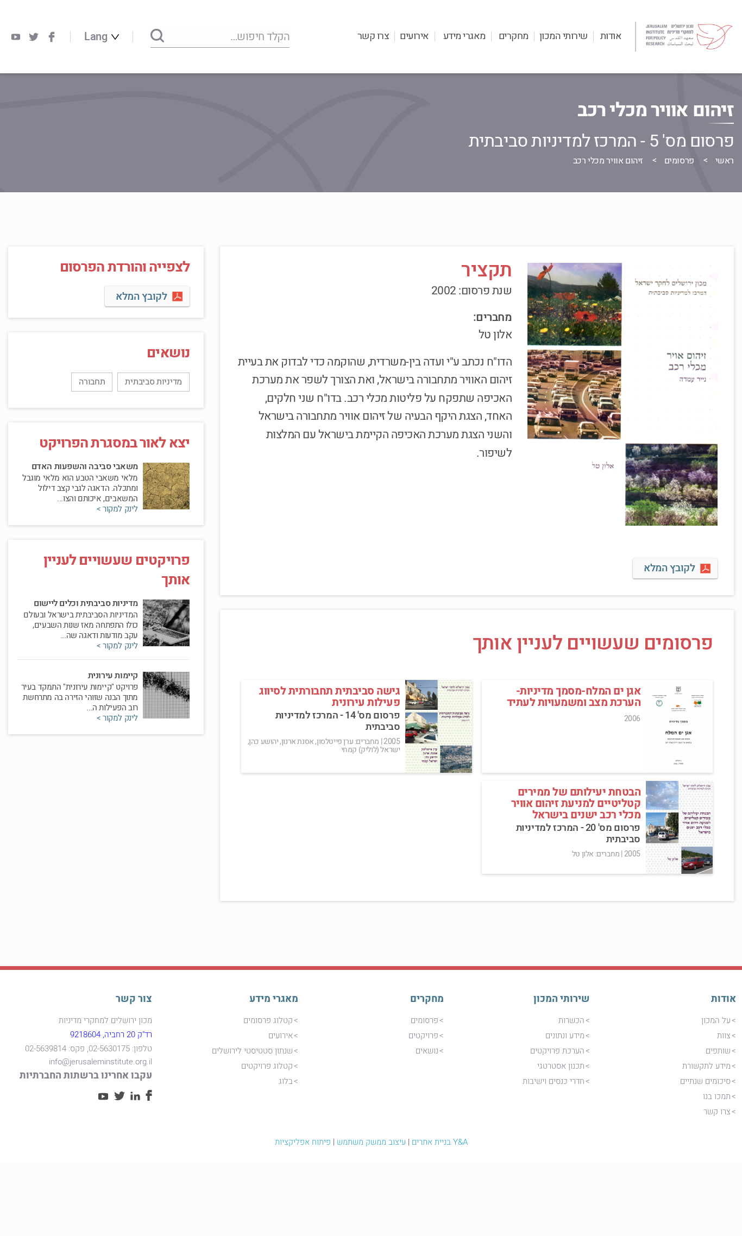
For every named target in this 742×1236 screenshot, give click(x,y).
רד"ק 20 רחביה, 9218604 (111, 1034)
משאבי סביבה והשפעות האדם (85, 466)
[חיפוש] (157, 36)
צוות (724, 1036)
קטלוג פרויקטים (267, 1066)
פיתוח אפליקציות (303, 1142)
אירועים (414, 36)
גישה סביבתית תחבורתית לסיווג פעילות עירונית (329, 696)
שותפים (718, 1051)
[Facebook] (51, 36)
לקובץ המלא (669, 568)
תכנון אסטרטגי (560, 1066)
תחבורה (92, 381)
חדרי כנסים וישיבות (553, 1081)
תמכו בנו (717, 1096)
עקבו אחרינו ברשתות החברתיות (86, 1075)
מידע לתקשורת (706, 1066)
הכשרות (571, 1020)
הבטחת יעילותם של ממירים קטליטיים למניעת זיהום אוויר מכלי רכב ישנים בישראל (576, 803)
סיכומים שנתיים (705, 1081)
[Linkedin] (135, 1097)
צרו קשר (373, 36)
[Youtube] (16, 36)
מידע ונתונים (564, 1036)
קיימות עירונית (113, 675)
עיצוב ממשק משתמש (371, 1142)
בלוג (286, 1081)
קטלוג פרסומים (268, 1020)
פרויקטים (423, 1036)
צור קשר (134, 999)
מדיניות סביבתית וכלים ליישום (86, 603)
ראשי (724, 160)
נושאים (427, 1051)
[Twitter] (34, 36)
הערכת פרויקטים (557, 1051)
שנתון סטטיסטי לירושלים (252, 1051)
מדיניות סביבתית (153, 381)
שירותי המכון (563, 36)
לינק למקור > (117, 509)
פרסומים (679, 160)
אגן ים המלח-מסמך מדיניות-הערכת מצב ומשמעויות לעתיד (574, 696)
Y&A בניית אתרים (440, 1142)
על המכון (716, 1020)
